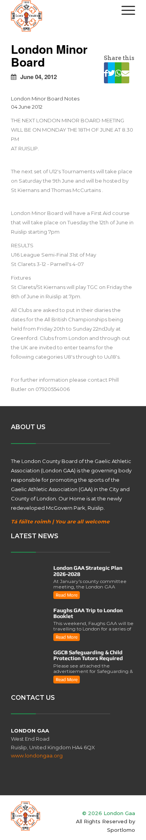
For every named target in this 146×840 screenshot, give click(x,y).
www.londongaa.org (37, 755)
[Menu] (124, 10)
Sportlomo (121, 830)
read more (66, 595)
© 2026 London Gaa (108, 813)
